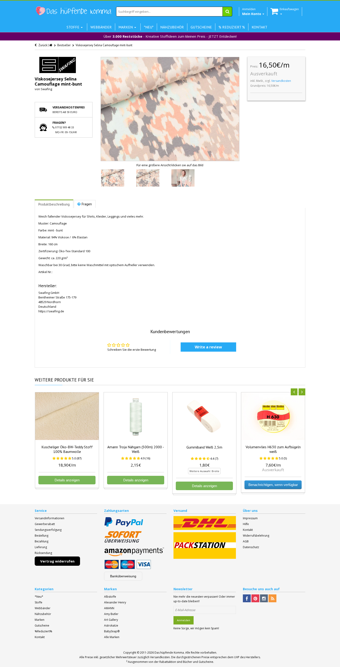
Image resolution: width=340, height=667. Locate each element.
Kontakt (248, 530)
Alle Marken (111, 637)
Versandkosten (281, 81)
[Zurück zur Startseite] (51, 45)
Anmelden (183, 620)
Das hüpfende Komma (169, 653)
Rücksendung (43, 553)
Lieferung (41, 547)
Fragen (87, 204)
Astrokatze (111, 625)
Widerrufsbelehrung (256, 536)
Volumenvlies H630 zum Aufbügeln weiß (273, 449)
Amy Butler (111, 614)
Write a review (208, 347)
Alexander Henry (115, 602)
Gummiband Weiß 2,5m (204, 447)
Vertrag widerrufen (57, 561)
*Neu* (39, 597)
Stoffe (38, 602)
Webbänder (42, 608)
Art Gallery (111, 620)
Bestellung (41, 536)
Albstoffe (110, 597)
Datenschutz (251, 547)
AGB (246, 541)
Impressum (250, 518)
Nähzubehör (43, 614)
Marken (39, 620)
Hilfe (246, 524)
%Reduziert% (43, 631)
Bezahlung (41, 541)
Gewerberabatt (45, 524)
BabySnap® (112, 631)
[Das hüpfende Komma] (73, 11)
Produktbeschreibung (54, 204)
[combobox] (174, 11)
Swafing (46, 89)
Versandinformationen (49, 518)
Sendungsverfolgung (48, 530)
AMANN (109, 608)
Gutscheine (42, 625)
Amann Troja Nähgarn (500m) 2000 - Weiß (135, 449)
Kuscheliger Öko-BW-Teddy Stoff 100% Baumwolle (67, 449)
